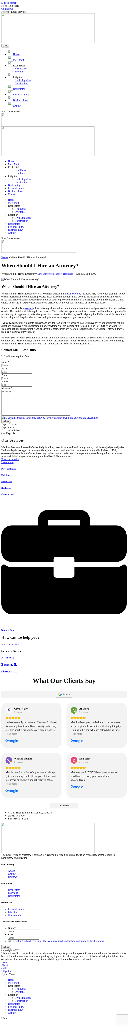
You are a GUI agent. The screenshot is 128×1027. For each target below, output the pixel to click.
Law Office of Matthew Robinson (55, 273)
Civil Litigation (23, 179)
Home (11, 161)
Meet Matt (13, 164)
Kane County (74, 293)
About (4, 965)
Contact (12, 194)
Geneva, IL (9, 671)
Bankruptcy (14, 185)
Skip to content (9, 2)
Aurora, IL (8, 658)
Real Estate (20, 170)
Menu (5, 45)
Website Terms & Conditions (60, 950)
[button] (64, 974)
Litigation (6, 971)
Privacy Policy (84, 950)
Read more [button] (11, 733)
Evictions (19, 173)
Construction (21, 182)
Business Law (15, 191)
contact (29, 308)
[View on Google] (9, 710)
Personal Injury (16, 188)
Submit (6, 421)
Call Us (5, 968)
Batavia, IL (9, 664)
